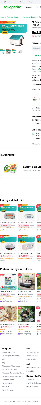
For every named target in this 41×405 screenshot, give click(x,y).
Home (2, 17)
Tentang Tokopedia (33, 2)
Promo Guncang (7, 390)
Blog (3, 363)
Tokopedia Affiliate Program (12, 366)
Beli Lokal (5, 387)
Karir (3, 359)
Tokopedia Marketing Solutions (13, 373)
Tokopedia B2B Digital (9, 369)
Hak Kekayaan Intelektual (10, 356)
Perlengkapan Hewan (29, 17)
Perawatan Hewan (13, 17)
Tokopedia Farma (8, 380)
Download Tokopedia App (14, 2)
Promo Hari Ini (7, 383)
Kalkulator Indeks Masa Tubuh (12, 376)
